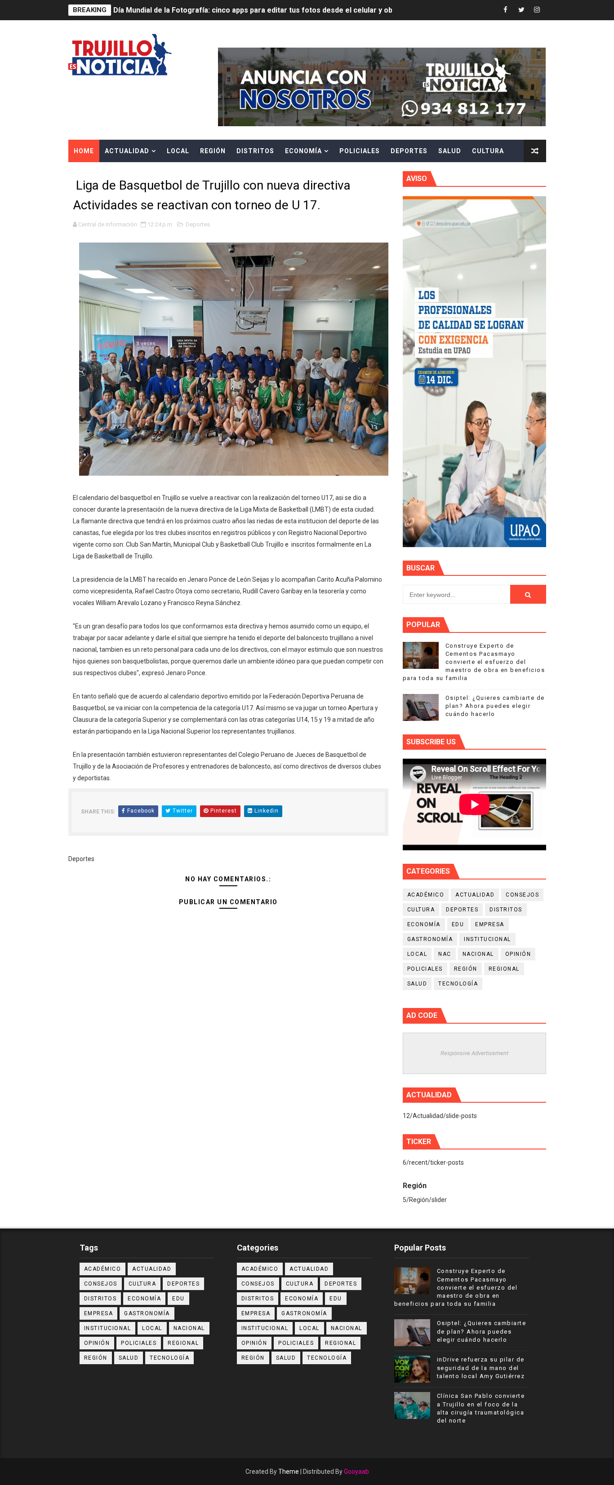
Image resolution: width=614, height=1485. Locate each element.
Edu (458, 924)
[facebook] (505, 10)
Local (178, 151)
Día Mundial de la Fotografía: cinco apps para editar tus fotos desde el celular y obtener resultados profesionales (306, 10)
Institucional (487, 939)
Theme (288, 1471)
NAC (444, 954)
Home (84, 151)
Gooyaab (356, 1471)
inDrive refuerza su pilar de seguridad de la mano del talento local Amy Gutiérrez (481, 1367)
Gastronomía (430, 939)
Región (213, 151)
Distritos (255, 151)
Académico (426, 895)
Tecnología (458, 984)
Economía (303, 151)
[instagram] (537, 10)
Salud (449, 151)
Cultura (488, 151)
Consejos (522, 895)
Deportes (409, 151)
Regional (504, 969)
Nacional (478, 954)
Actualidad (127, 151)
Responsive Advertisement (474, 1053)
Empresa (489, 924)
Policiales (359, 151)
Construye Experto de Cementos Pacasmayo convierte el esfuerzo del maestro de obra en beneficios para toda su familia (474, 662)
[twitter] (521, 10)
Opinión (518, 954)
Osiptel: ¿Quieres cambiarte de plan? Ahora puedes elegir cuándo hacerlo (495, 705)
